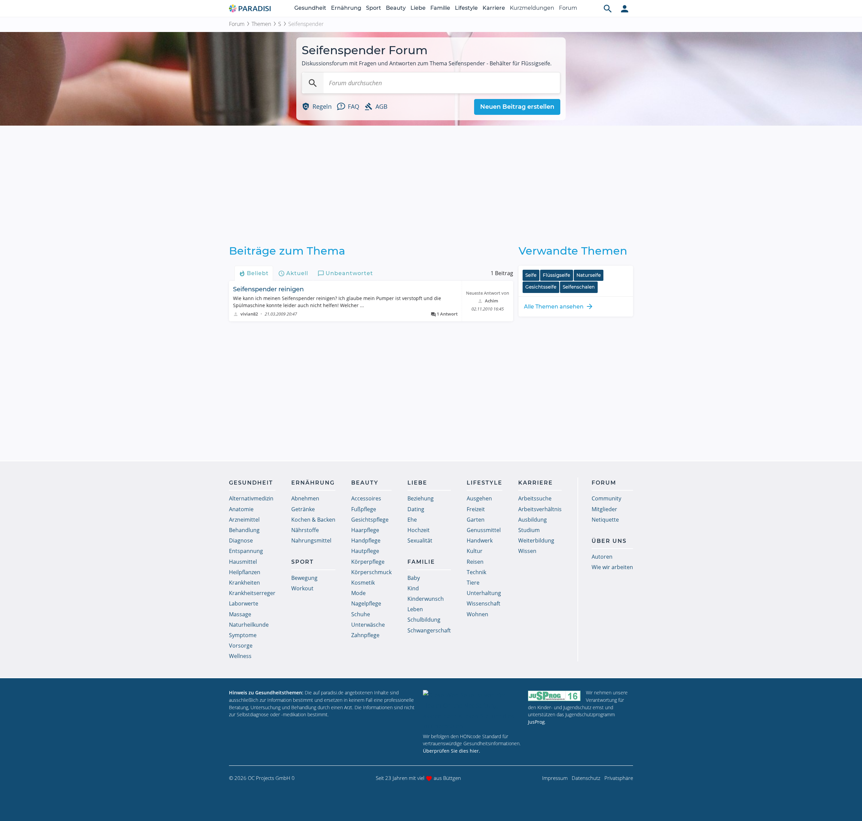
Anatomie (241, 509)
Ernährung (346, 8)
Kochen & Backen (313, 519)
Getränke (303, 509)
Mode (358, 593)
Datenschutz (586, 778)
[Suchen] (313, 82)
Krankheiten (244, 582)
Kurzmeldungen (532, 8)
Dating (415, 509)
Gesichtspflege (370, 519)
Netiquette (605, 519)
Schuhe (360, 614)
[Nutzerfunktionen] (624, 8)
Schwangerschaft (429, 630)
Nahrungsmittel (311, 540)
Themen (261, 24)
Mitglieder (604, 509)
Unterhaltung (484, 593)
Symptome (243, 635)
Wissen (527, 551)
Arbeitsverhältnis (540, 509)
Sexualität (419, 540)
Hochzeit (418, 530)
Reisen (475, 561)
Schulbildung (423, 619)
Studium (529, 530)
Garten (476, 519)
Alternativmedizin (251, 498)
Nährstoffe (305, 530)
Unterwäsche (368, 624)
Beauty (396, 8)
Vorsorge (241, 645)
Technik (476, 572)
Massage (240, 614)
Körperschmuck (371, 572)
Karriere (494, 8)
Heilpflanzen (244, 572)
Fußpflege (363, 509)
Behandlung (244, 530)
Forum (568, 8)
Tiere (473, 582)
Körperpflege (368, 561)
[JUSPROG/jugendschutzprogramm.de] (554, 695)
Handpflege (365, 540)
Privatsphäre (618, 778)
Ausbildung (532, 519)
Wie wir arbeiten (612, 567)
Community (606, 498)
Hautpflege (365, 551)
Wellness (240, 656)
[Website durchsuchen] (607, 8)
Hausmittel (243, 561)
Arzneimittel (244, 519)
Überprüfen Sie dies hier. (451, 751)
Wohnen (477, 614)
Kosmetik (363, 582)
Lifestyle (466, 8)
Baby (413, 578)
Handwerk (480, 540)
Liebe (418, 8)
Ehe (412, 519)
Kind (413, 588)
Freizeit (476, 509)
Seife (530, 275)
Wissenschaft (483, 603)
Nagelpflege (366, 603)
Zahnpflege (365, 635)
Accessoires (366, 498)
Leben (415, 609)
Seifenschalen (579, 287)
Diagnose (241, 540)
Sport (373, 8)
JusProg (536, 722)
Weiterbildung (536, 540)
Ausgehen (479, 498)
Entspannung (246, 551)
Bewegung (304, 578)
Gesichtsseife (540, 287)
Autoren (602, 556)
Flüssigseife (556, 275)
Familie (440, 8)
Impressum (555, 778)
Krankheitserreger (252, 593)
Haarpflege (365, 530)
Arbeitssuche (535, 498)
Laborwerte (243, 603)
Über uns (609, 541)
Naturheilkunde (249, 624)
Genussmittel (484, 530)
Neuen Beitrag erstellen (517, 106)
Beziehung (420, 498)
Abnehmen (305, 498)
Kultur (475, 551)
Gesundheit (310, 8)
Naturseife (588, 275)
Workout (302, 588)
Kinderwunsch (425, 598)
